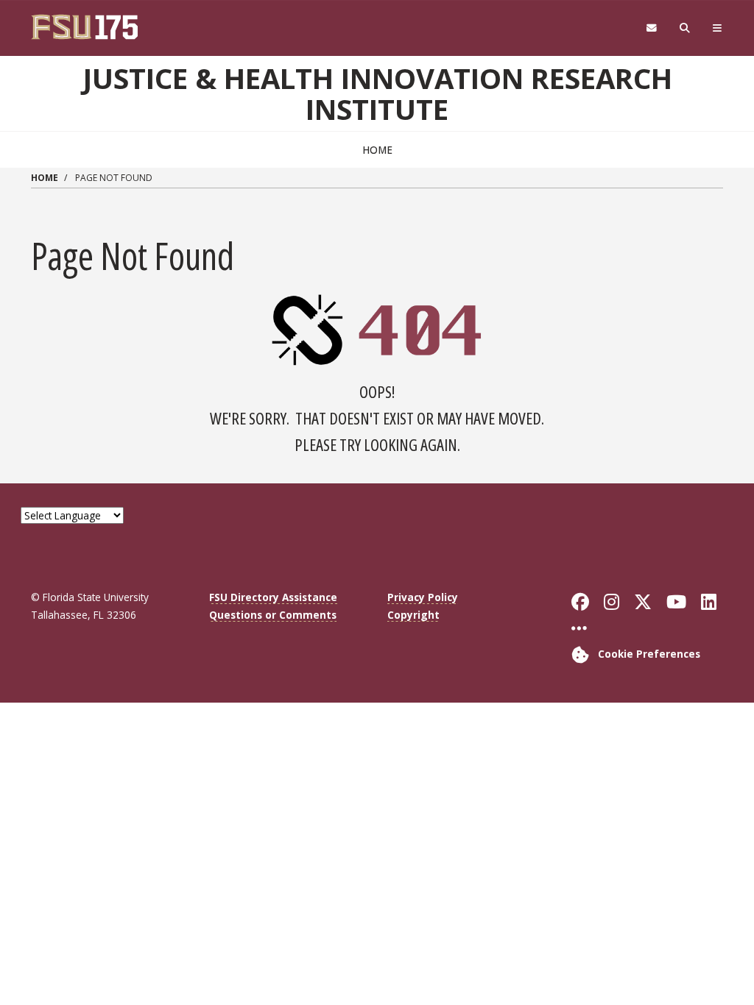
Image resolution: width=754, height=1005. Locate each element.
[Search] (685, 28)
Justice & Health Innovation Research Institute (377, 93)
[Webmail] (651, 28)
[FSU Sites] (717, 28)
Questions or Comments (273, 615)
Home (377, 150)
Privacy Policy (422, 597)
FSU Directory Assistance (273, 597)
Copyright (413, 615)
